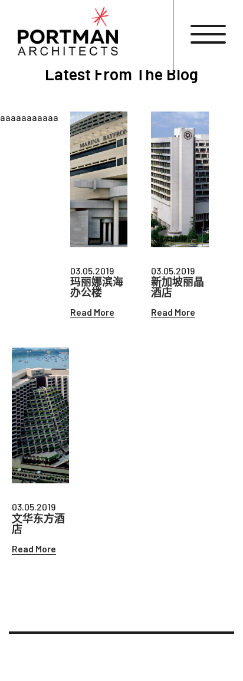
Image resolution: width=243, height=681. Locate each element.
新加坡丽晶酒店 (177, 286)
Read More (92, 311)
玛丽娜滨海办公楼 (96, 286)
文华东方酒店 (38, 523)
